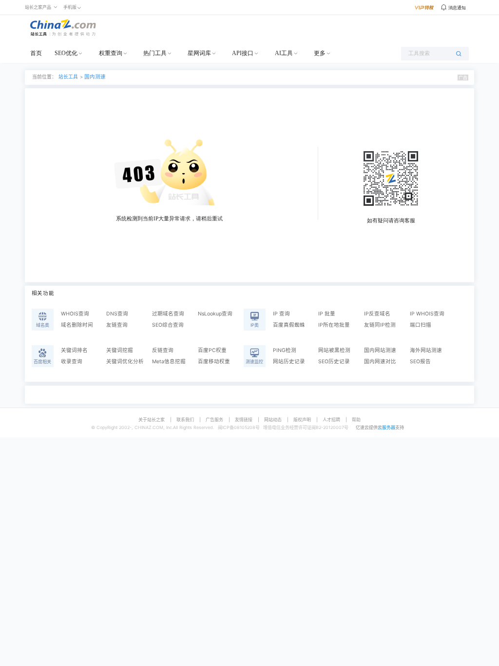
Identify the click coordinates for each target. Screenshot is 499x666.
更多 (320, 53)
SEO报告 (420, 361)
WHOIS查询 (75, 314)
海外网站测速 (426, 350)
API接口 (242, 53)
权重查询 (110, 53)
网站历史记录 (289, 361)
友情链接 (243, 419)
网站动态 (273, 419)
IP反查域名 (377, 314)
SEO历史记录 (334, 361)
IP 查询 (281, 314)
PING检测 (284, 350)
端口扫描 (420, 325)
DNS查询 (117, 314)
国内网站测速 (380, 350)
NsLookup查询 (215, 314)
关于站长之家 (151, 419)
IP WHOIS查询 (427, 314)
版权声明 (302, 419)
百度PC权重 (212, 350)
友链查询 (117, 325)
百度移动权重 (214, 361)
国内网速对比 (380, 361)
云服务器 (386, 427)
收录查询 (71, 361)
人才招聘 (331, 419)
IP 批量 (326, 314)
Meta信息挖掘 (169, 361)
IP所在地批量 (334, 325)
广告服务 (214, 419)
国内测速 (95, 77)
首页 (36, 53)
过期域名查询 (168, 314)
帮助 (356, 419)
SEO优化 (66, 53)
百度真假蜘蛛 (289, 325)
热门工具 (155, 53)
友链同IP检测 (380, 325)
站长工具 (68, 76)
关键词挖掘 (119, 350)
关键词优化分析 (125, 361)
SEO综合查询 (168, 325)
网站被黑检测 (334, 350)
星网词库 (199, 53)
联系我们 (185, 419)
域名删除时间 (77, 325)
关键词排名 (74, 350)
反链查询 (162, 350)
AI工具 (284, 53)
